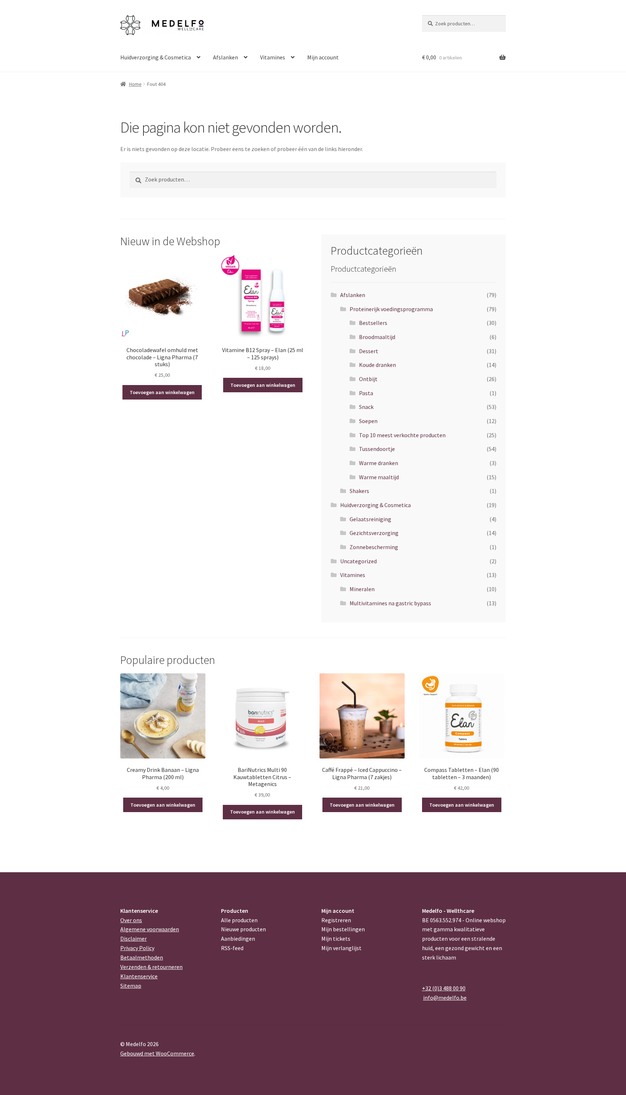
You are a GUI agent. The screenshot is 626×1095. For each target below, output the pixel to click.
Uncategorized (358, 561)
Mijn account (323, 57)
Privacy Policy (137, 948)
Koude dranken (377, 364)
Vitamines (272, 57)
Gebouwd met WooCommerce (157, 1053)
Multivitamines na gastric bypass (390, 603)
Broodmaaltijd (377, 336)
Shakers (359, 490)
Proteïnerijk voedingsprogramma (391, 309)
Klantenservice (139, 976)
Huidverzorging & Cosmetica (155, 57)
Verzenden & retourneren (151, 966)
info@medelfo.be (445, 997)
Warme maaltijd (379, 477)
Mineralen (362, 589)
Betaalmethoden (141, 957)
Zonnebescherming (374, 547)
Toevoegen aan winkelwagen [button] (162, 392)
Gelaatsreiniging (370, 519)
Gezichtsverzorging (374, 532)
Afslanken (225, 57)
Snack (366, 406)
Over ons (131, 920)
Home (135, 84)
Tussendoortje (377, 448)
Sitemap (130, 985)
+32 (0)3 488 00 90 (444, 988)
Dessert (368, 351)
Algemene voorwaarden (149, 929)
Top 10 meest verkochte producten (402, 435)
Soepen (368, 421)
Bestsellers (373, 322)
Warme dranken (378, 463)
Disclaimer (133, 938)
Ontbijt (368, 379)
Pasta (366, 393)
